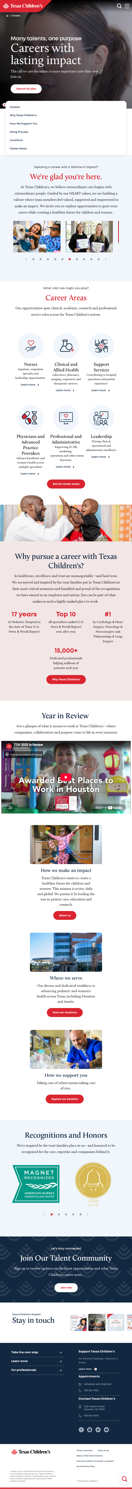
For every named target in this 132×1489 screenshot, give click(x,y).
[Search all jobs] (124, 1479)
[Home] (7, 16)
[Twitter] (98, 1429)
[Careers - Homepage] (26, 6)
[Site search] (119, 6)
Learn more (19, 1361)
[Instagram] (89, 1429)
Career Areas (18, 148)
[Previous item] (27, 259)
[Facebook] (81, 1429)
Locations (16, 140)
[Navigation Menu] (127, 6)
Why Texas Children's (23, 115)
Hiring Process (19, 132)
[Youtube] (106, 1429)
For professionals (23, 1370)
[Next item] (104, 259)
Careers (15, 107)
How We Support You (24, 124)
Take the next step (24, 1352)
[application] (66, 777)
